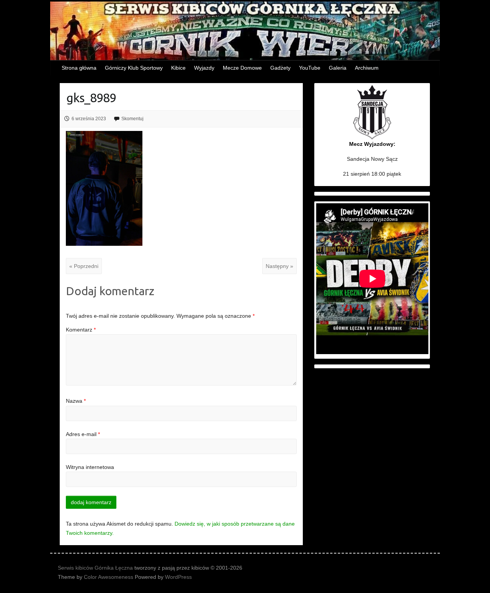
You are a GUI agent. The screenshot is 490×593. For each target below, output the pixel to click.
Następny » (279, 266)
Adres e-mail (83, 434)
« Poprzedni (83, 266)
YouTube (309, 68)
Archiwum (367, 68)
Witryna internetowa (90, 467)
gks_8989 (91, 98)
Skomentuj (132, 118)
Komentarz (81, 330)
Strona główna (79, 68)
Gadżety (280, 68)
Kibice (178, 68)
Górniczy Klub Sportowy (134, 68)
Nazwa (76, 401)
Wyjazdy (204, 68)
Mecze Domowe (242, 68)
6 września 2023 (89, 118)
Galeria (337, 68)
